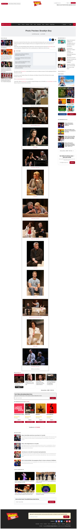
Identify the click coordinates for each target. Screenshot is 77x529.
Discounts (72, 114)
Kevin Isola (35, 296)
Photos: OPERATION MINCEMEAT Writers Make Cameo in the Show (22, 62)
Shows (23, 24)
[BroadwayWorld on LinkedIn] (62, 521)
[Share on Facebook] (50, 40)
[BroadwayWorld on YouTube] (69, 521)
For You (19, 372)
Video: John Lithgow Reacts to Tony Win (30, 443)
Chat (31, 24)
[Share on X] (53, 40)
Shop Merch (5, 3)
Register (64, 24)
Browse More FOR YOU (47, 390)
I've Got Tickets (19, 421)
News (19, 24)
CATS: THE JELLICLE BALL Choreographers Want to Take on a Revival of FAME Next (38, 460)
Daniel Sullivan (50, 46)
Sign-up (68, 2)
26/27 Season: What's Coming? (14, 3)
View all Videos (61, 71)
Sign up (72, 162)
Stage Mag (52, 24)
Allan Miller (38, 105)
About (41, 523)
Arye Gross (32, 125)
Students (39, 24)
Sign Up (66, 516)
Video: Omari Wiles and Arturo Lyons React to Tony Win (33, 435)
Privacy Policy (68, 526)
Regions (59, 523)
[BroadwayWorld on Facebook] (56, 521)
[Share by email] (55, 40)
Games (47, 24)
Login (70, 24)
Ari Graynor (35, 196)
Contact (45, 523)
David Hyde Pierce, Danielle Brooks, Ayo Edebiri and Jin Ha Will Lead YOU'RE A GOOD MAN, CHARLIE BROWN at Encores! (6, 55)
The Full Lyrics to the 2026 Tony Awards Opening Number (33, 452)
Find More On (34, 427)
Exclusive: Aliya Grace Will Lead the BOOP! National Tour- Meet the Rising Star (6, 77)
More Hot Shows (62, 114)
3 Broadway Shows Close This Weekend (6, 44)
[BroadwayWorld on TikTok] (64, 521)
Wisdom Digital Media (52, 526)
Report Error (68, 524)
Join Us (49, 523)
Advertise (37, 523)
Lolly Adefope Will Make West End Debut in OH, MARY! (23, 58)
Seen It (19, 419)
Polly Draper (35, 147)
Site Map (63, 523)
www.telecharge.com (50, 81)
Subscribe (51, 502)
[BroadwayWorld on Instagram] (59, 521)
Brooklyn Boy (16, 42)
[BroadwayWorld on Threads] (67, 521)
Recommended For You (62, 119)
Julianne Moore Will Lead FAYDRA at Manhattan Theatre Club (22, 54)
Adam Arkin (27, 42)
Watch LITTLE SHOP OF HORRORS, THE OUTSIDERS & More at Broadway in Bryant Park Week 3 (71, 43)
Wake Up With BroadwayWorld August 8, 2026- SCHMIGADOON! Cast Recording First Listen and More (23, 67)
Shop (43, 24)
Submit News (53, 523)
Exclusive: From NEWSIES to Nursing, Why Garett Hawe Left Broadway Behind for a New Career (6, 67)
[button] (74, 24)
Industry (27, 24)
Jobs (35, 24)
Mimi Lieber (33, 238)
